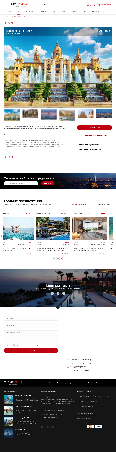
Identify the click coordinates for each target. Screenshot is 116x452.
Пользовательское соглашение (86, 416)
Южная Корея (93, 401)
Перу (80, 396)
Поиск (43, 5)
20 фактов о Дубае (20, 429)
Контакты (75, 12)
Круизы (54, 12)
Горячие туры (29, 12)
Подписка (47, 183)
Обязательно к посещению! (22, 395)
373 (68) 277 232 (85, 363)
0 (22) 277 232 (90, 5)
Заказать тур (94, 128)
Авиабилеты (43, 12)
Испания (97, 396)
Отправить (31, 350)
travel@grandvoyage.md (51, 417)
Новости (64, 12)
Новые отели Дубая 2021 (21, 418)
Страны (10, 12)
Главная (6, 16)
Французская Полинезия (86, 406)
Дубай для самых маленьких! (23, 406)
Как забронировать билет (85, 418)
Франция (81, 401)
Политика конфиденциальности (86, 413)
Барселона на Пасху (19, 16)
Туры (18, 12)
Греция (88, 396)
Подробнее (33, 253)
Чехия (107, 396)
